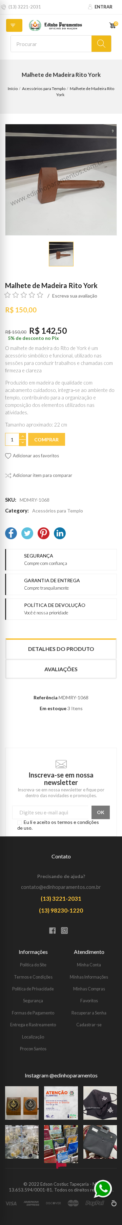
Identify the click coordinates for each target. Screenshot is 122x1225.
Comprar (46, 439)
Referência (46, 697)
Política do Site (33, 964)
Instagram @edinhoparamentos (61, 1075)
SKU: (10, 500)
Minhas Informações (89, 977)
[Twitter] (27, 534)
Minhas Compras (89, 988)
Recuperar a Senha (89, 1012)
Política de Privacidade (33, 988)
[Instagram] (67, 931)
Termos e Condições (33, 977)
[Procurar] (101, 44)
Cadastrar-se (89, 1024)
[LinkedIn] (60, 534)
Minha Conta (89, 964)
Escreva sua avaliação (74, 296)
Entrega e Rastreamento (33, 1024)
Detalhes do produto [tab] (61, 649)
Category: (17, 510)
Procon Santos (33, 1048)
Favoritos (89, 1000)
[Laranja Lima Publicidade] (114, 1206)
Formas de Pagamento (33, 1012)
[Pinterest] (43, 534)
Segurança (33, 1000)
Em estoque (53, 708)
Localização (33, 1037)
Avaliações (61, 669)
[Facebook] (11, 534)
